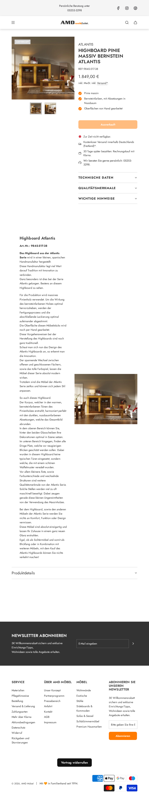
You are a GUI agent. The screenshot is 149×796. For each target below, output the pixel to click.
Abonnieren (123, 736)
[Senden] (133, 643)
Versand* (102, 83)
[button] (15, 68)
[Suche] (127, 22)
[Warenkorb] (135, 22)
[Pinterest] (135, 8)
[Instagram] (127, 8)
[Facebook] (118, 8)
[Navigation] (13, 22)
